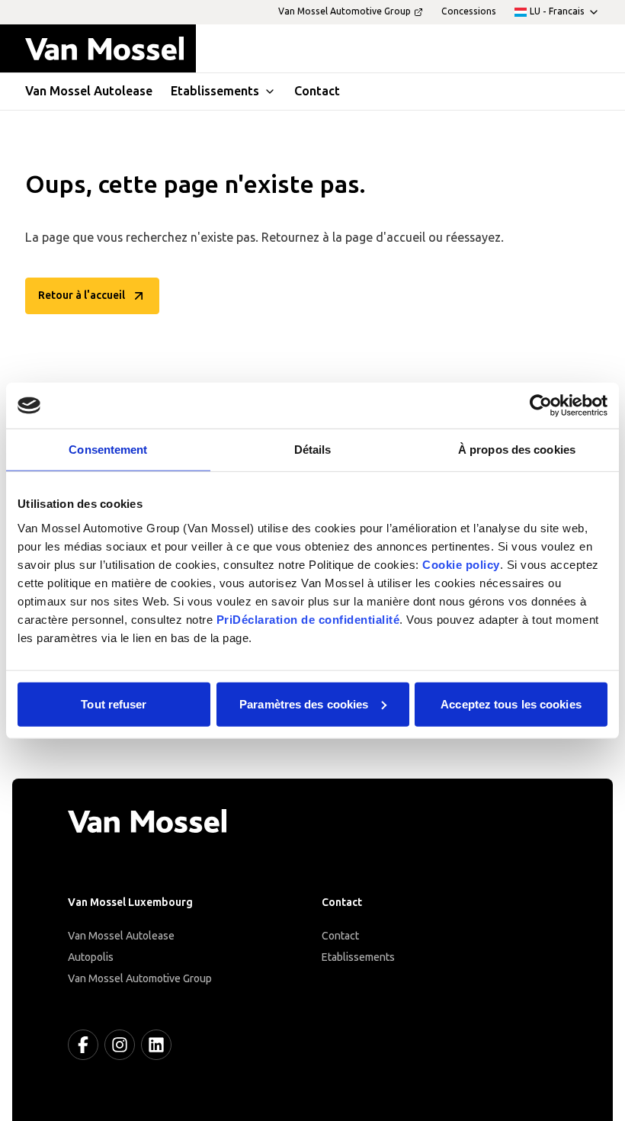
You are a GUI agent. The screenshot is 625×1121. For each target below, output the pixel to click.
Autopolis (91, 957)
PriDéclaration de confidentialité (308, 618)
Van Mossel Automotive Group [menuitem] (344, 11)
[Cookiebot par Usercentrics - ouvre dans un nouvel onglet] (540, 405)
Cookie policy (461, 563)
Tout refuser (113, 703)
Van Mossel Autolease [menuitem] (88, 91)
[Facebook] (83, 1044)
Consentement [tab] (108, 449)
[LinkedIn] (156, 1044)
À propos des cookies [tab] (516, 449)
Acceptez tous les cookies (511, 703)
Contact (340, 936)
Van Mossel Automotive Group (140, 978)
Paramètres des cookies (303, 703)
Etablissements (358, 957)
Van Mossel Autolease (121, 936)
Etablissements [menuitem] (215, 91)
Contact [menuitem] (317, 91)
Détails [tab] (313, 449)
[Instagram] (119, 1044)
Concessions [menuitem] (468, 11)
